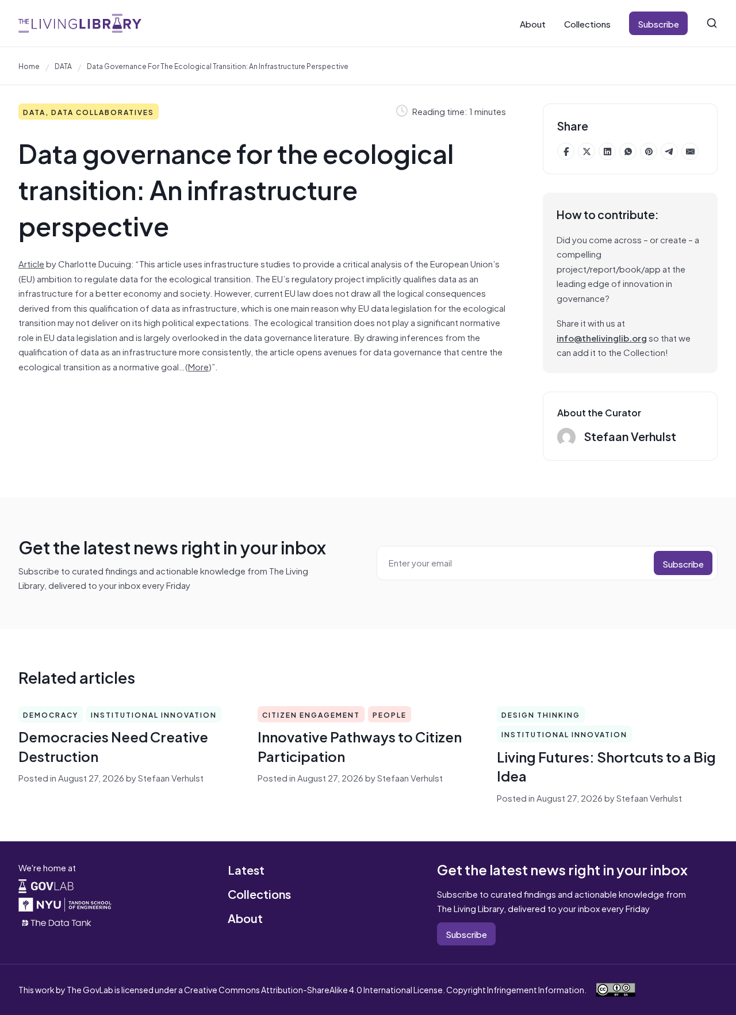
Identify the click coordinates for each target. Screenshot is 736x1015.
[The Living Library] (79, 23)
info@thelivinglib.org (602, 337)
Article (31, 263)
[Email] (690, 151)
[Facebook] (565, 151)
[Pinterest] (648, 151)
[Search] (712, 23)
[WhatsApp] (628, 151)
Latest (246, 869)
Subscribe (658, 23)
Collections (587, 23)
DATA (63, 65)
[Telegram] (669, 151)
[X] (586, 151)
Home (29, 65)
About (533, 23)
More (198, 366)
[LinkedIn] (607, 151)
